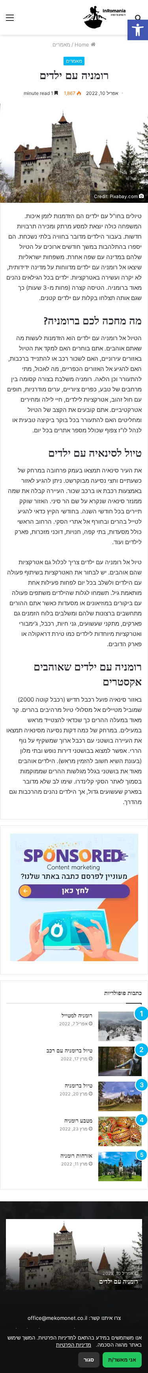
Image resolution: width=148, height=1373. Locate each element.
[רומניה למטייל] (120, 1026)
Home (83, 44)
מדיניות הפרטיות (73, 1345)
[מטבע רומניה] (120, 1131)
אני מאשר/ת (122, 1359)
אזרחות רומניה (76, 1155)
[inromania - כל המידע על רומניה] (105, 17)
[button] (137, 30)
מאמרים (61, 44)
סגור (89, 1359)
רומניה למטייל (77, 1015)
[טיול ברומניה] (120, 1096)
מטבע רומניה (78, 1120)
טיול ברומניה (78, 1085)
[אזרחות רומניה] (120, 1166)
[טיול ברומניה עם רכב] (120, 1061)
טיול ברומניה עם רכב (69, 1050)
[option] (74, 1254)
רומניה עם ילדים (118, 1281)
